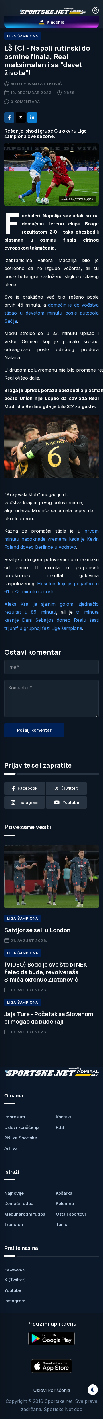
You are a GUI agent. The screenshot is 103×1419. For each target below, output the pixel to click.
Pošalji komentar (34, 730)
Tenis (61, 1224)
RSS (60, 1127)
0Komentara (25, 101)
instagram (28, 802)
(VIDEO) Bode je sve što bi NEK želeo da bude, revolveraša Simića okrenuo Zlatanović (45, 972)
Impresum (14, 1117)
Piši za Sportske (20, 1138)
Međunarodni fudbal (25, 1214)
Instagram (14, 1300)
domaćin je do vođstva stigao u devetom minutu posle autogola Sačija (51, 313)
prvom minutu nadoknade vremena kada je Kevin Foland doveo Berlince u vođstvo (51, 539)
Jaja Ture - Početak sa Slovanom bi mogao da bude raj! (48, 1017)
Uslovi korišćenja (22, 1127)
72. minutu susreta (34, 591)
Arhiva (11, 1148)
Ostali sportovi (71, 1214)
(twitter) (70, 788)
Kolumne (65, 1203)
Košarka (64, 1193)
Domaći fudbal (19, 1203)
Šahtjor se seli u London (37, 930)
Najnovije (14, 1193)
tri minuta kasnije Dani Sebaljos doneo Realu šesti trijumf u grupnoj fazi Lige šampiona (51, 620)
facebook (27, 788)
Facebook (14, 1269)
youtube (70, 802)
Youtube (12, 1290)
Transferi (13, 1224)
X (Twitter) (15, 1279)
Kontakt (63, 1117)
